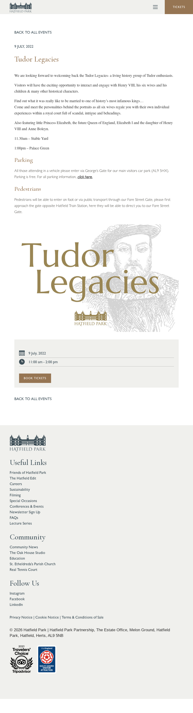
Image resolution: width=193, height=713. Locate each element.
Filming (15, 495)
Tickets (179, 7)
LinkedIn (16, 604)
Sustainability (20, 489)
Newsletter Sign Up (25, 512)
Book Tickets (35, 378)
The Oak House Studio (27, 552)
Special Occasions (23, 501)
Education (17, 558)
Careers (16, 484)
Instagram (17, 593)
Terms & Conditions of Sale (83, 617)
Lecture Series (21, 523)
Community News (24, 547)
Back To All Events (33, 32)
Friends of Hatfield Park (28, 472)
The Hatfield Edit (23, 478)
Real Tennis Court (23, 569)
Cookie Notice (47, 617)
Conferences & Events (27, 506)
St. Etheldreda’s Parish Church (33, 564)
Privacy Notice (21, 617)
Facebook (17, 599)
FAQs (14, 517)
